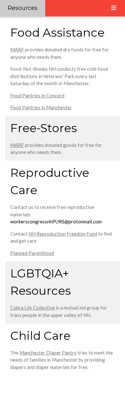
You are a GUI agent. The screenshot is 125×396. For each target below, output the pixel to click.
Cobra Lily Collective (32, 307)
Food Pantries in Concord (37, 95)
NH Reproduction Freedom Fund (63, 234)
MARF (17, 49)
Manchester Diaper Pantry (48, 353)
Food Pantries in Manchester (41, 107)
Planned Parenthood (32, 253)
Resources (23, 8)
